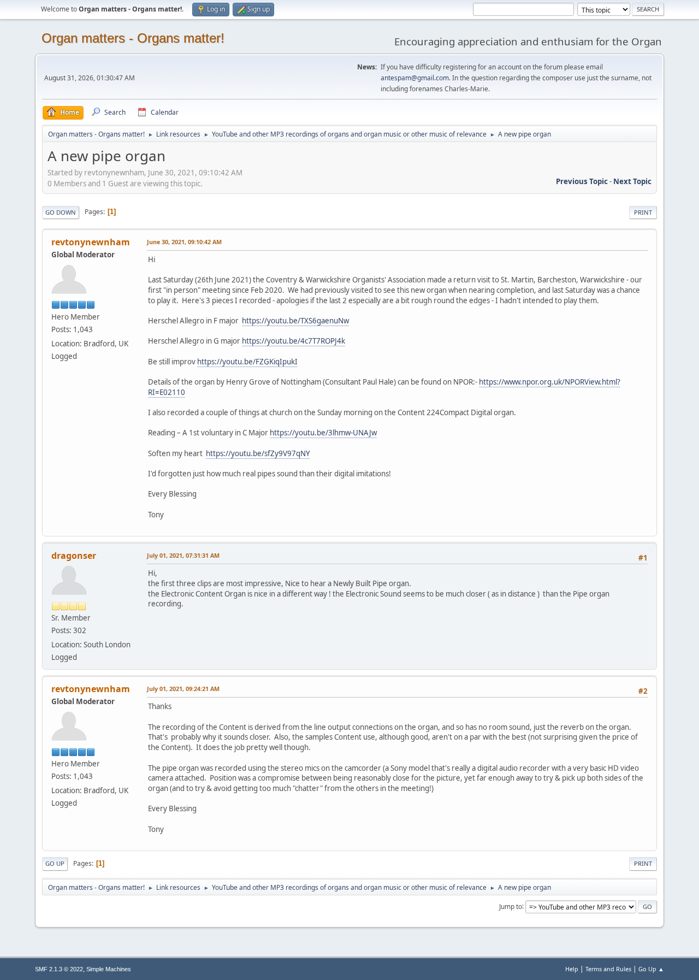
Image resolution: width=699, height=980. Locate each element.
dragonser (73, 556)
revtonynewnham (90, 242)
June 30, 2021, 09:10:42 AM (184, 242)
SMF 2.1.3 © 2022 (59, 969)
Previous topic (582, 181)
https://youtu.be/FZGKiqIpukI (247, 362)
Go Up (54, 863)
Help (571, 969)
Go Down (60, 212)
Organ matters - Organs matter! (133, 38)
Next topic (632, 181)
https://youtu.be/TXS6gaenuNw (295, 321)
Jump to (510, 906)
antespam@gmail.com (415, 77)
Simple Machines (108, 969)
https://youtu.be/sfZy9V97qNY (258, 453)
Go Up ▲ (651, 969)
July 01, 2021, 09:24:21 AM (183, 688)
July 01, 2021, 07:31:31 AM (183, 555)
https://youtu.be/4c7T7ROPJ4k (293, 341)
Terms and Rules (608, 969)
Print (643, 212)
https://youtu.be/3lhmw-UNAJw (323, 433)
